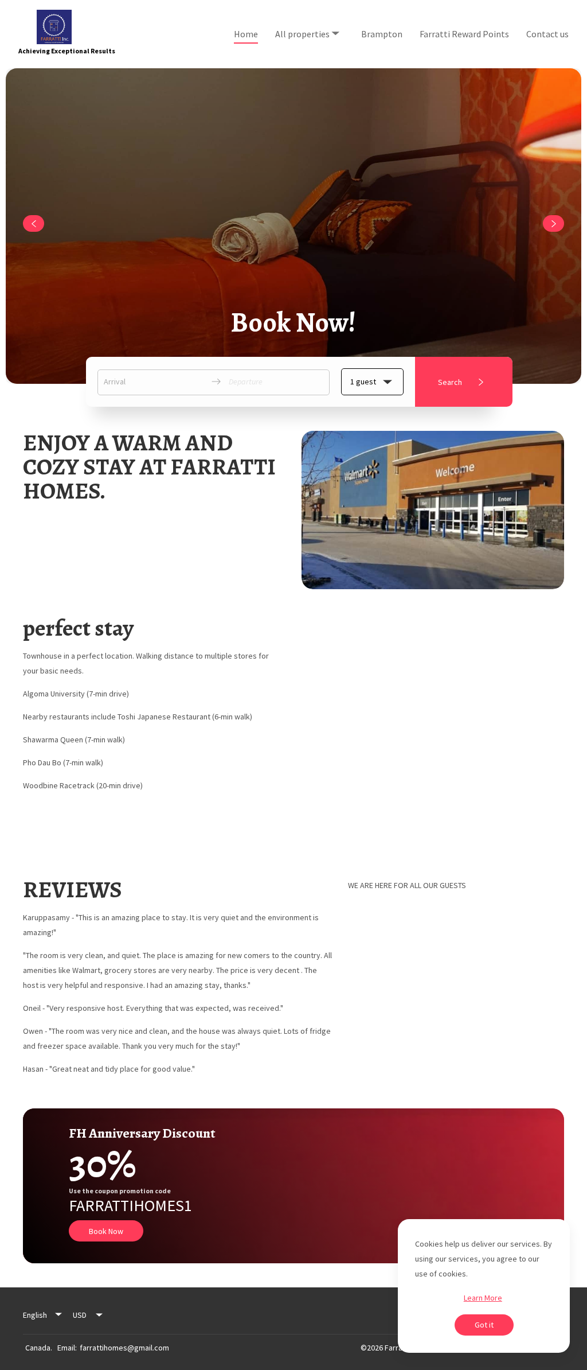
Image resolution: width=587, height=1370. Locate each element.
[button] (372, 381)
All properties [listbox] (304, 23)
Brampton (381, 34)
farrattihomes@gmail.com (124, 1347)
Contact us (547, 34)
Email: (67, 1347)
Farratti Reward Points (464, 34)
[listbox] (43, 1315)
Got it (484, 1325)
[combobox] (88, 1315)
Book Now (106, 1231)
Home (246, 34)
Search (450, 382)
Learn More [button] (483, 1298)
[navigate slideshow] (33, 223)
